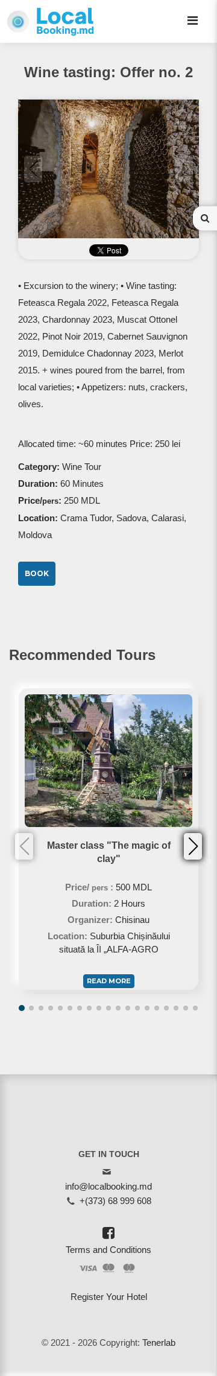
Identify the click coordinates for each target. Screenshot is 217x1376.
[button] (193, 846)
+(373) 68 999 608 (115, 1201)
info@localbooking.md (108, 1186)
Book (37, 573)
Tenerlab (158, 1342)
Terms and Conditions (108, 1249)
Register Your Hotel (109, 1297)
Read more (109, 981)
